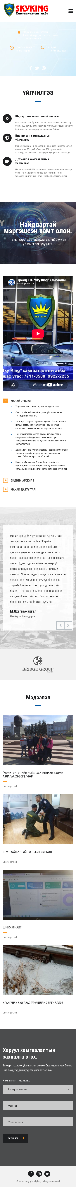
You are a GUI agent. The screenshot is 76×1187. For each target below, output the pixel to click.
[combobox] (38, 1089)
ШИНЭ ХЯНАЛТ (12, 927)
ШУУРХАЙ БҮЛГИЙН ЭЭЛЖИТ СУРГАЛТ (27, 852)
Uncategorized (10, 786)
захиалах (13, 1138)
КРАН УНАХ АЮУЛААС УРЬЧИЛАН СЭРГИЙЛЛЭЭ (33, 1002)
